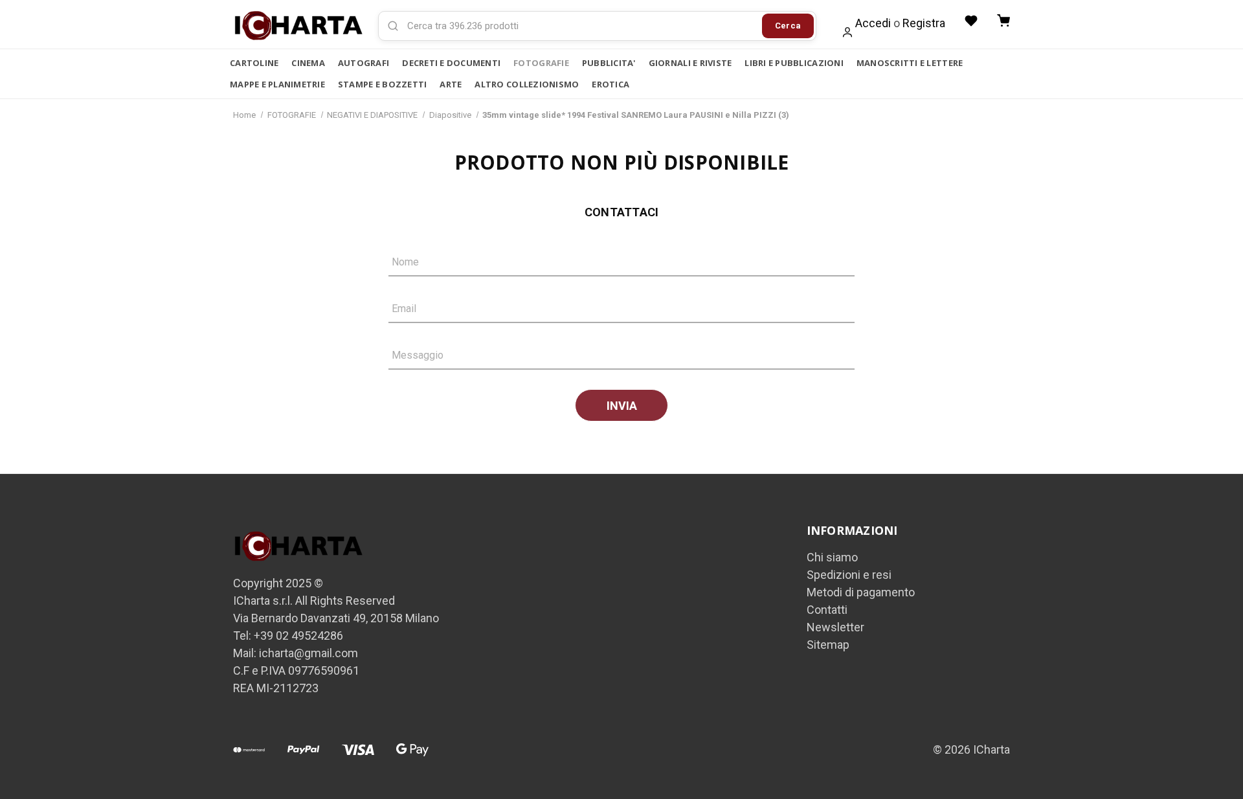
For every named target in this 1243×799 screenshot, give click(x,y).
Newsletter (835, 627)
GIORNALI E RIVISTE (690, 63)
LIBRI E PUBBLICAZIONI (794, 63)
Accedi (873, 23)
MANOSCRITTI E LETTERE (910, 63)
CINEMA (308, 63)
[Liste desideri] (971, 20)
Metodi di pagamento (861, 592)
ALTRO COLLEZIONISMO (527, 84)
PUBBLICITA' (609, 63)
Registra (923, 23)
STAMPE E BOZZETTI (382, 84)
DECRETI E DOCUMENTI (451, 63)
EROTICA (610, 84)
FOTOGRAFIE (541, 63)
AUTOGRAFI (363, 63)
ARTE (451, 84)
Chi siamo (832, 557)
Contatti (827, 609)
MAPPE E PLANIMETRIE (277, 84)
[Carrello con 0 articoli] (1003, 20)
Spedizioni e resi (849, 574)
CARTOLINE (254, 63)
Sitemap (828, 644)
